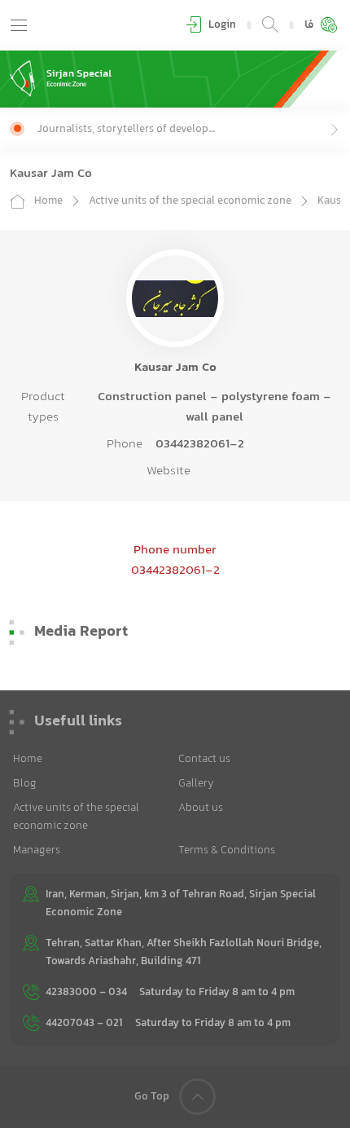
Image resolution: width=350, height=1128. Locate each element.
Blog (25, 784)
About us (200, 808)
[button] (19, 25)
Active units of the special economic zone (190, 201)
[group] (188, 129)
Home (48, 201)
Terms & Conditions (226, 851)
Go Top (151, 1097)
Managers (36, 851)
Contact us (204, 760)
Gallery (196, 784)
